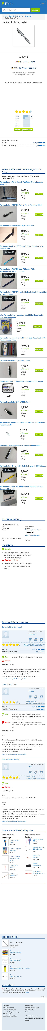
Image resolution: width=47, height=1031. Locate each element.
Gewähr (27, 992)
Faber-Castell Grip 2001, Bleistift (38, 848)
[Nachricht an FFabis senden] (35, 697)
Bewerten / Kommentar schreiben (33, 645)
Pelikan (27, 530)
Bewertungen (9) (30, 777)
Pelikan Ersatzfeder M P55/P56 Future (15, 361)
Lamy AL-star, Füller (16, 976)
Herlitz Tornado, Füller (38, 840)
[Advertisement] (23, 595)
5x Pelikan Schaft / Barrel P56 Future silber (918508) (20, 445)
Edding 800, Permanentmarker (38, 872)
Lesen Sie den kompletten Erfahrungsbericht (14, 679)
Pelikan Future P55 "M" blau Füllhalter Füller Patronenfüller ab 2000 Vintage (17, 270)
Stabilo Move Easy (15, 952)
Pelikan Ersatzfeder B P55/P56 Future (15, 402)
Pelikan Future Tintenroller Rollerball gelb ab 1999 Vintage (23, 466)
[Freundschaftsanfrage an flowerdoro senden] (30, 640)
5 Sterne (17, 116)
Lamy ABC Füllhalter (36, 856)
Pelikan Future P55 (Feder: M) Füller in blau (17, 225)
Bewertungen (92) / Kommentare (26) (34, 644)
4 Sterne (17, 118)
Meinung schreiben (23, 129)
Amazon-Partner (33, 1016)
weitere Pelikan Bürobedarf (32, 535)
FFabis (31, 691)
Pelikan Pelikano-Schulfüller (15, 849)
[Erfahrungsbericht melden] (41, 640)
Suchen (35, 10)
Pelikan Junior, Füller (14, 841)
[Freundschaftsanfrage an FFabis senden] (30, 697)
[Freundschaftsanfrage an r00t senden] (30, 772)
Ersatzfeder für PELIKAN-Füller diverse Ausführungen (21, 381)
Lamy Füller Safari (15, 960)
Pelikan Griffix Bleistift (14, 866)
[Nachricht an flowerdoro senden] (35, 640)
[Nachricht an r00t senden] (35, 772)
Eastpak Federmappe (37, 864)
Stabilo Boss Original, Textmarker (20, 968)
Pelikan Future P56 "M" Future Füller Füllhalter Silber (21, 205)
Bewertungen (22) (31, 701)
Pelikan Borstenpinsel (14, 874)
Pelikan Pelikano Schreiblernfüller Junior (15, 858)
